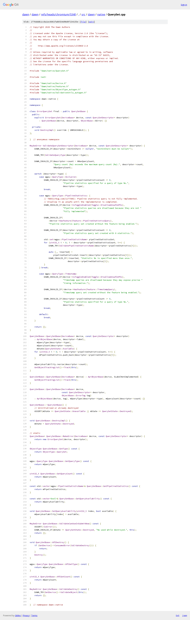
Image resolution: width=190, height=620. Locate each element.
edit (91, 22)
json (184, 615)
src (83, 14)
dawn (25, 14)
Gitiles (18, 615)
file (83, 22)
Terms (34, 615)
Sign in (184, 4)
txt (177, 615)
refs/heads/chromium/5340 (58, 14)
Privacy (26, 615)
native (101, 14)
